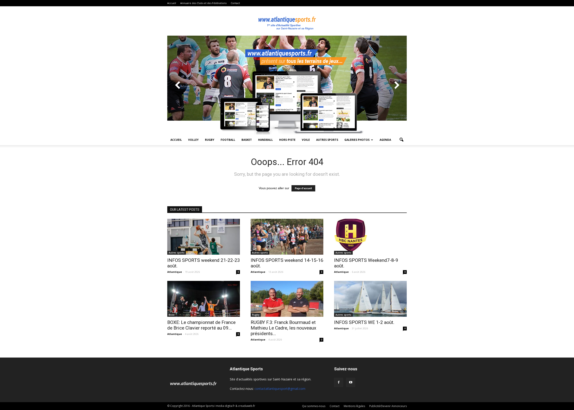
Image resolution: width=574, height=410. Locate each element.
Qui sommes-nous (313, 406)
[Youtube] (350, 382)
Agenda (385, 140)
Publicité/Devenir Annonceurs (388, 406)
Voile (306, 140)
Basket (246, 140)
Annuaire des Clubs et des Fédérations (203, 3)
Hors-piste (287, 140)
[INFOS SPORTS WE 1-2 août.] (370, 299)
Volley (193, 140)
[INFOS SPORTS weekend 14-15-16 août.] (287, 237)
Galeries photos (357, 140)
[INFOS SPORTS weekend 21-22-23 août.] (203, 237)
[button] (401, 139)
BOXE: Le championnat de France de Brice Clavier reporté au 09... (201, 325)
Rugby (209, 140)
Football (228, 140)
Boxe (171, 314)
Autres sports (327, 140)
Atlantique (174, 271)
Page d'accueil (303, 188)
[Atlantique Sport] (287, 21)
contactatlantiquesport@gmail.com (279, 388)
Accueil (171, 3)
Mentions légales (354, 406)
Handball (265, 140)
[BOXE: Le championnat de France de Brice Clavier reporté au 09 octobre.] (203, 299)
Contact (235, 3)
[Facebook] (338, 382)
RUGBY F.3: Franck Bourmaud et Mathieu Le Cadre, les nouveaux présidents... (283, 328)
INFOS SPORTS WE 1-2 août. (364, 322)
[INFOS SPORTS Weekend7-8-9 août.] (370, 235)
